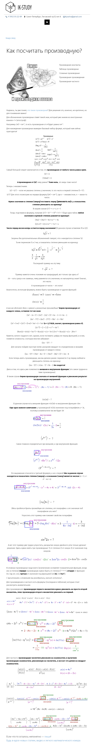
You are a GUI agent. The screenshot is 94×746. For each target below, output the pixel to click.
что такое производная (37, 110)
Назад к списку (10, 38)
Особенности (47, 30)
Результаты (61, 30)
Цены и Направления (17, 30)
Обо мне (34, 30)
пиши (47, 736)
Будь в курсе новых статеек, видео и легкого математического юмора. (43, 740)
